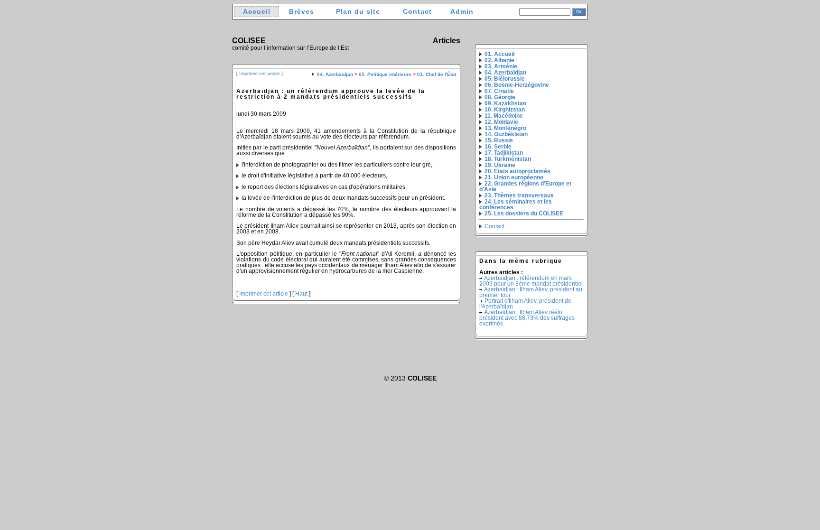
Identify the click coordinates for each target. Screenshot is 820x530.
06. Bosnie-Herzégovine (517, 85)
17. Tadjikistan (504, 153)
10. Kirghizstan (505, 109)
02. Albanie (499, 60)
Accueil (256, 11)
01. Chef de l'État (436, 74)
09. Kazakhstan (505, 103)
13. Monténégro (505, 128)
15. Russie (499, 140)
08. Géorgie (500, 97)
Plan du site (358, 11)
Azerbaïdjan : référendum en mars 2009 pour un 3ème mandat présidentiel (531, 281)
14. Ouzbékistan (506, 134)
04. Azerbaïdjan (335, 74)
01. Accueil (499, 54)
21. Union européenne (514, 177)
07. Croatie (499, 91)
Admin (462, 11)
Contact (417, 11)
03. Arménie (501, 66)
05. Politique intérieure (385, 74)
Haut (301, 294)
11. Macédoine (504, 116)
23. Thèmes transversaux (519, 195)
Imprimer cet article (259, 73)
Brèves (301, 11)
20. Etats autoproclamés (517, 171)
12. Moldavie (501, 122)
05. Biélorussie (505, 79)
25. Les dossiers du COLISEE (524, 213)
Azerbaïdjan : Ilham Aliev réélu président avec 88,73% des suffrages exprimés (527, 317)
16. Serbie (498, 146)
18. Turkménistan (508, 159)
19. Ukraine (500, 165)
